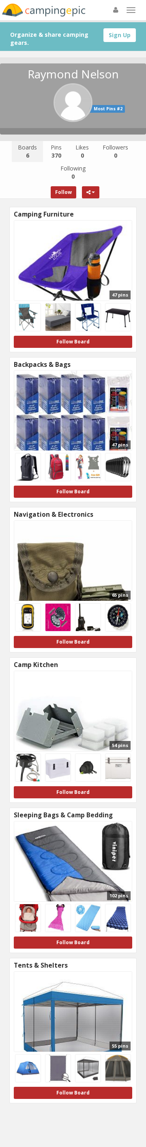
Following (73, 172)
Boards (27, 151)
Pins (56, 151)
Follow (63, 192)
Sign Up (120, 35)
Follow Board (73, 341)
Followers (115, 151)
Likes (82, 151)
